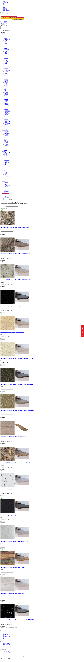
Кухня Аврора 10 (6, 68)
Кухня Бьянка (5, 46)
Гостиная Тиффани (6, 85)
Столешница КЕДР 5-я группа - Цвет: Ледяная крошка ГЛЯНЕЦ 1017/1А (16, 488)
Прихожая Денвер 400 (6, 139)
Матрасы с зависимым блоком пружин (6, 171)
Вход (2, 12)
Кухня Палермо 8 (6, 64)
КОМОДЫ (4, 164)
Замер (4, 7)
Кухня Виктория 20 (6, 49)
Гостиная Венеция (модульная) (6, 80)
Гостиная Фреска (6, 87)
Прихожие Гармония (6, 147)
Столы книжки (6, 155)
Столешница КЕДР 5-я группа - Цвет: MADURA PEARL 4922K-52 (15, 279)
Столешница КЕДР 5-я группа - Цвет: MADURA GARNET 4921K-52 (15, 253)
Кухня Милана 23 (6, 58)
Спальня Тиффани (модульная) (6, 95)
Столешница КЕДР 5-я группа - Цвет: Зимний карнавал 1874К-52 (15, 462)
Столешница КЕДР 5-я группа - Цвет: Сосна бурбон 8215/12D (14, 567)
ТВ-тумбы (5, 90)
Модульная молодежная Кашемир (7, 118)
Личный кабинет (6, 643)
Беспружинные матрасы (7, 167)
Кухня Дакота (5, 52)
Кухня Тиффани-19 (7, 39)
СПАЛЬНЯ (4, 91)
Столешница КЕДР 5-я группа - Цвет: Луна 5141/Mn (12, 515)
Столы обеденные (6, 159)
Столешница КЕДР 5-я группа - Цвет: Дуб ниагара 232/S (13, 436)
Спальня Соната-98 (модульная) (6, 105)
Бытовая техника (6, 76)
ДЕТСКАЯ (4, 107)
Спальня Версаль (6, 93)
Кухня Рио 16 (5, 41)
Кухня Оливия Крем (6, 61)
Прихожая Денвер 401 (6, 142)
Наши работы (6, 10)
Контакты (5, 9)
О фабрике (5, 1)
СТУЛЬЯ (4, 163)
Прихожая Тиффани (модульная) (6, 135)
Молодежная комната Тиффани (7, 128)
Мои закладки (6, 645)
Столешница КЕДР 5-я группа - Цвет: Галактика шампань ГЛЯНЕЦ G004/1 (17, 410)
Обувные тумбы (6, 149)
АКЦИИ (4, 193)
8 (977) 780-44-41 (4, 22)
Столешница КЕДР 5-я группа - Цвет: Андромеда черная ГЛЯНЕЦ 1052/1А (17, 305)
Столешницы (7, 70)
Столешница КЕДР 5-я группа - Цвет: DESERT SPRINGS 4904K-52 (15, 227)
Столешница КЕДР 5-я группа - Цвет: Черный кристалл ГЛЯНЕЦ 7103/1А (17, 619)
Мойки (5, 73)
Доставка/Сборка (6, 5)
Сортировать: (3, 207)
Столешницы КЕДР (7, 198)
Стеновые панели (6, 72)
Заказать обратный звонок (5, 23)
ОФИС (3, 181)
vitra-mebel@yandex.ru (7, 653)
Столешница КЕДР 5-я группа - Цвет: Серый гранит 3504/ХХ (14, 541)
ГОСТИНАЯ (5, 78)
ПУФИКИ (4, 180)
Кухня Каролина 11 (6, 54)
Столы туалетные (6, 162)
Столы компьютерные (7, 157)
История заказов (6, 644)
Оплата (4, 3)
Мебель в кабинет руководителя (7, 184)
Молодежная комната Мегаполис (7, 112)
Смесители (6, 74)
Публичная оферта (7, 638)
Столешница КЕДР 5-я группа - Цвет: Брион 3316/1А (12, 332)
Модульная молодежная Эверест (7, 121)
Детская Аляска (6, 115)
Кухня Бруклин (6, 44)
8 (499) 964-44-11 (4, 21)
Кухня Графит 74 (6, 36)
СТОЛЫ (4, 151)
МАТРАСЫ (4, 165)
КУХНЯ (4, 33)
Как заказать (5, 2)
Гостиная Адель (6, 83)
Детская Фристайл (6, 110)
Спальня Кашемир (6, 98)
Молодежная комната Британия (7, 124)
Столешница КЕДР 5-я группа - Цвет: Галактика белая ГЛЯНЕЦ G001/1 (16, 358)
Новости (5, 8)
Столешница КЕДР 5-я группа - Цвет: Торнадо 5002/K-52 (13, 593)
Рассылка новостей (7, 646)
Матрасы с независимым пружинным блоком (7, 176)
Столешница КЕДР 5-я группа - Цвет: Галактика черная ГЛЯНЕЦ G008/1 (16, 384)
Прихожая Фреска (6, 145)
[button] (82, 331)
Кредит (4, 4)
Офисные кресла (6, 192)
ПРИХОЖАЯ (5, 130)
